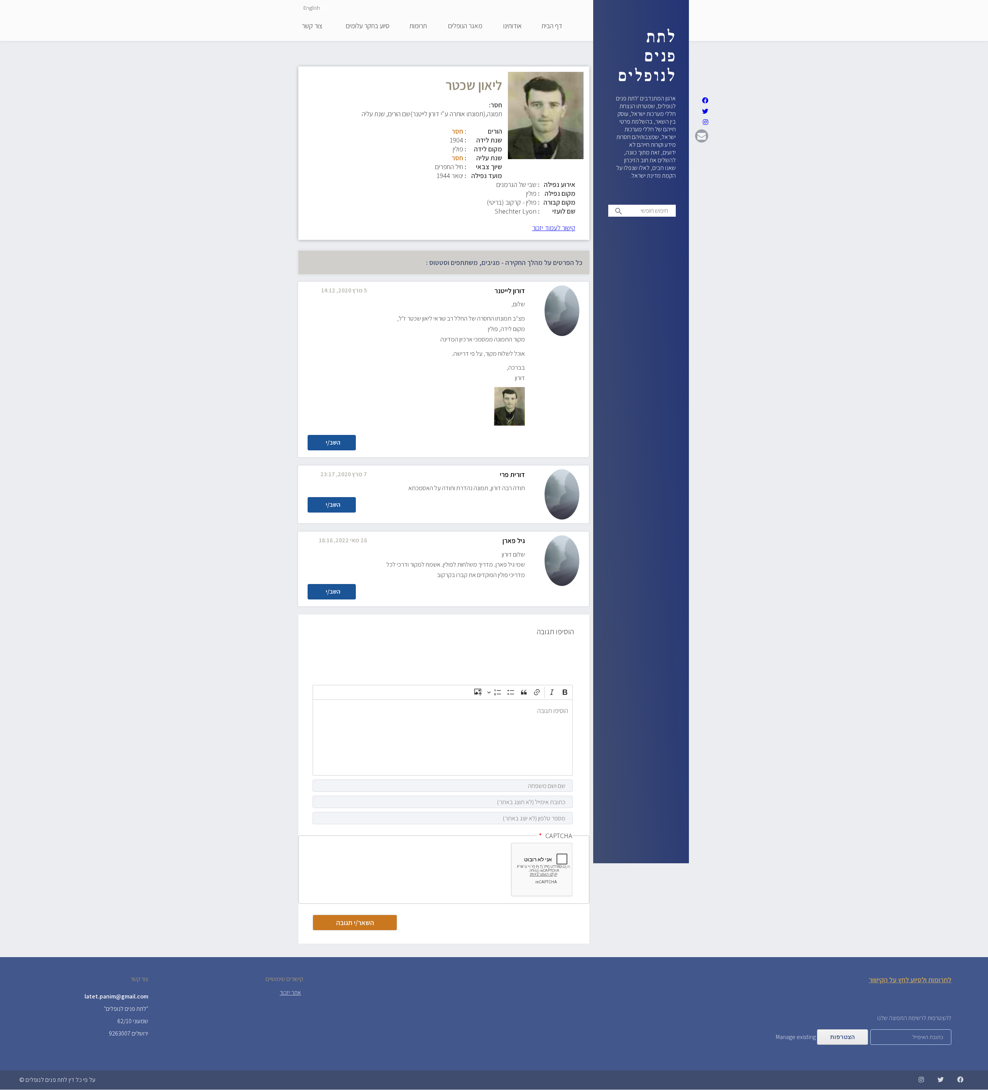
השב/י (333, 442)
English (311, 7)
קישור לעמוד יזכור (553, 227)
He (325, 7)
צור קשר (312, 26)
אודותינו (512, 26)
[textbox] (443, 738)
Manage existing (796, 1037)
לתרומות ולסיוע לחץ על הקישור (910, 979)
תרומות (418, 26)
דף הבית (551, 26)
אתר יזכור (290, 992)
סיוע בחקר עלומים (367, 26)
